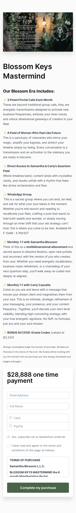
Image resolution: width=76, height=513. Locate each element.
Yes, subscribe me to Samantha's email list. (39, 436)
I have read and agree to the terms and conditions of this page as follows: (36, 448)
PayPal (18, 426)
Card (16, 418)
